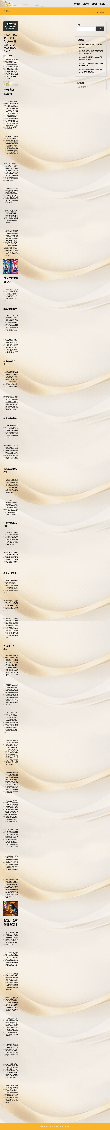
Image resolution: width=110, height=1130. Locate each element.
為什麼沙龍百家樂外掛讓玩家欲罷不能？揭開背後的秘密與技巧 (91, 52)
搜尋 (78, 25)
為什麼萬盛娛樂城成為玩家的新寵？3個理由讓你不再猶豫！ (91, 65)
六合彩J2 (8, 101)
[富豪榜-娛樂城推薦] (7, 4)
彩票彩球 (10, 55)
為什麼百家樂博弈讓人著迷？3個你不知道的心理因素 (91, 46)
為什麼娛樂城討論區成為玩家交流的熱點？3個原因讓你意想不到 (91, 58)
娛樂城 (9, 1065)
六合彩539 (5, 290)
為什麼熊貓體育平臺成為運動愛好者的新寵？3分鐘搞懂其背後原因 (90, 71)
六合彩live (10, 662)
